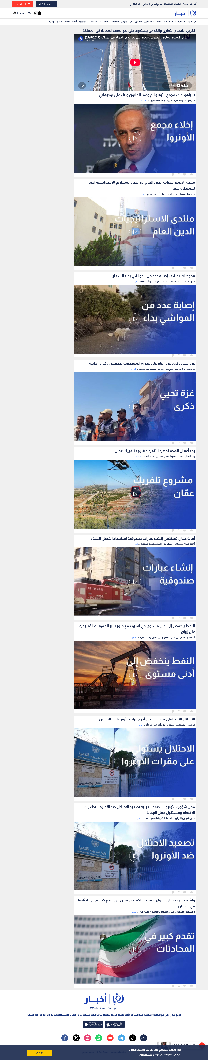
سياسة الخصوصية (147, 1054)
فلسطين (149, 21)
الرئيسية (192, 21)
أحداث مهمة (70, 21)
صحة (158, 21)
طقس (138, 21)
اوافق (39, 1052)
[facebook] (64, 1037)
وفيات (51, 21)
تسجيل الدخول (45, 4)
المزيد (143, 100)
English (21, 13)
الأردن (167, 21)
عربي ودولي (126, 21)
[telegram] (121, 1037)
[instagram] (87, 1037)
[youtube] (110, 1037)
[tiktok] (132, 1037)
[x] (76, 1037)
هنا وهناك (96, 21)
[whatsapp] (98, 1037)
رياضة (107, 21)
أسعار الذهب (178, 21)
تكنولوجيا (83, 21)
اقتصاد (115, 21)
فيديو (59, 21)
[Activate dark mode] (38, 13)
